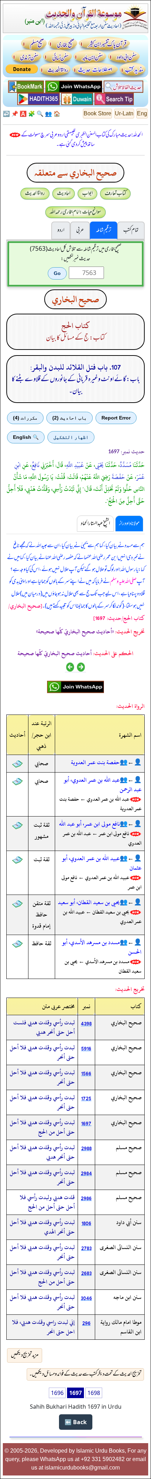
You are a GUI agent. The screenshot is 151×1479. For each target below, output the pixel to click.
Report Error (116, 418)
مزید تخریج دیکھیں (25, 1355)
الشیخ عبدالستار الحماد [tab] (95, 523)
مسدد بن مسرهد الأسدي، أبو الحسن (102, 947)
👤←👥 (131, 762)
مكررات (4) (25, 418)
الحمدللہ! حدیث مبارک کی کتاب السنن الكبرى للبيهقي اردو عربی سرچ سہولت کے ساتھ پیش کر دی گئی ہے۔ (82, 140)
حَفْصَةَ (118, 477)
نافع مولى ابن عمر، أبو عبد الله (89, 824)
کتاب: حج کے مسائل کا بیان (75, 338)
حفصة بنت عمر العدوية (95, 762)
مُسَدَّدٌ (125, 465)
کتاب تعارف (115, 193)
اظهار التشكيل (70, 437)
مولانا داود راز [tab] (129, 523)
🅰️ (23, 113)
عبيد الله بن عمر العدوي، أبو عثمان (102, 863)
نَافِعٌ (35, 465)
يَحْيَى (99, 465)
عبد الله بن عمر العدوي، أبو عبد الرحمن (103, 784)
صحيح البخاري (75, 299)
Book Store (97, 113)
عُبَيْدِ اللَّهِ (75, 465)
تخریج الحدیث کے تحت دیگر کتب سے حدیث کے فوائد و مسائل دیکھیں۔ (85, 1374)
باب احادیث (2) (69, 418)
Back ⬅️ (76, 1422)
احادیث (63, 193)
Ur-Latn (124, 113)
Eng (142, 113)
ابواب (87, 193)
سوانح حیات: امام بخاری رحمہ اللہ (75, 212)
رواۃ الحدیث (35, 193)
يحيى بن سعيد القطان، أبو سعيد (89, 902)
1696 (57, 1393)
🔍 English (26, 437)
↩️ (6, 113)
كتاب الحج (75, 326)
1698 (93, 1393)
